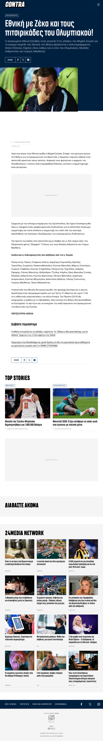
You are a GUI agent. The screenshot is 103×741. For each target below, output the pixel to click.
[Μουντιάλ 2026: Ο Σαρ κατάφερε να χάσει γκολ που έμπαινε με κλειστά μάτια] (75, 403)
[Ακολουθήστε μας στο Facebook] (81, 704)
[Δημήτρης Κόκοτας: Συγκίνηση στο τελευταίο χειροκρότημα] (19, 624)
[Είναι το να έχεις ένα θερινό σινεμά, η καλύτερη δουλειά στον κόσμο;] (19, 549)
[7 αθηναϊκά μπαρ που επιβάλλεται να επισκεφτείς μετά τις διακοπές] (19, 585)
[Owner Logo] (51, 718)
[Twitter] (23, 60)
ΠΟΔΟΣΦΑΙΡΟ (59, 385)
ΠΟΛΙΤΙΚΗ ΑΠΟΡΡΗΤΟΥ (42, 704)
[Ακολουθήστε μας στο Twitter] (90, 704)
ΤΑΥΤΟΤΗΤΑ (24, 704)
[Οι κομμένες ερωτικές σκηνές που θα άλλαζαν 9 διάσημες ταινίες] (19, 660)
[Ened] (51, 728)
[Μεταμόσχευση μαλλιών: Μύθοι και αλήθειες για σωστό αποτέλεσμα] (51, 624)
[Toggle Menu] (98, 4)
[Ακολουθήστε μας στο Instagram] (98, 704)
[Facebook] (18, 60)
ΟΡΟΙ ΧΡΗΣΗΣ (11, 704)
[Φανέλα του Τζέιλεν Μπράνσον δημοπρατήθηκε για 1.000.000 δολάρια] (27, 403)
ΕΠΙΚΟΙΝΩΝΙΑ (61, 704)
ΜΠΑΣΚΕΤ (10, 385)
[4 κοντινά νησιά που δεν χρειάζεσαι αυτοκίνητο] (51, 549)
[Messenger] (28, 60)
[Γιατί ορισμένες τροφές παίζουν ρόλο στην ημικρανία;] (51, 660)
